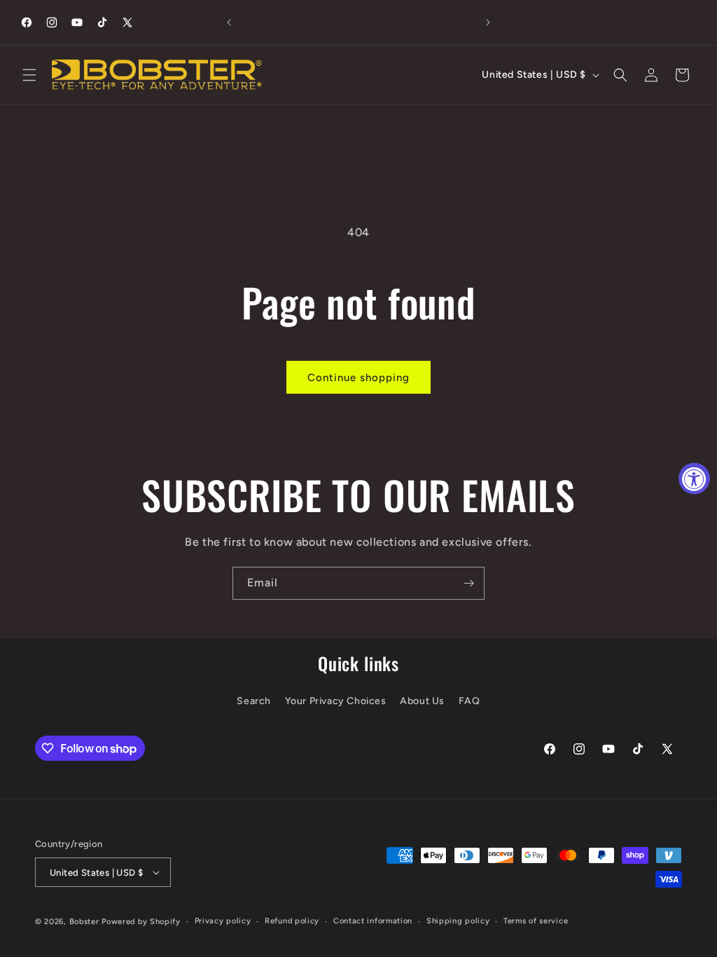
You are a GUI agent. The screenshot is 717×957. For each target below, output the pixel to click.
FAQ (469, 701)
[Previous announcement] (229, 22)
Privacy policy (223, 920)
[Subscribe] (468, 583)
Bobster (84, 921)
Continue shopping (358, 377)
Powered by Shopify (141, 921)
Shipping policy (458, 920)
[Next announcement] (488, 22)
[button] (29, 75)
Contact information (372, 920)
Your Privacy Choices (336, 701)
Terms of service (535, 920)
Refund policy (292, 920)
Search (254, 701)
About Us (422, 701)
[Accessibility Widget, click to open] (694, 479)
